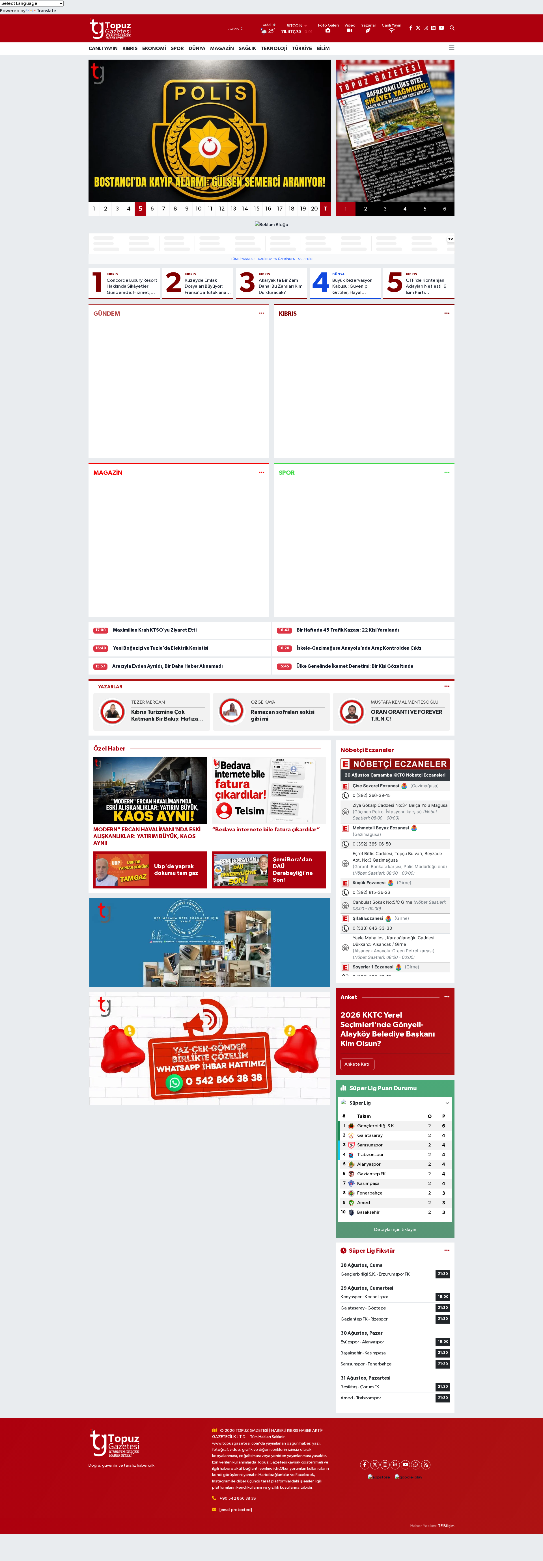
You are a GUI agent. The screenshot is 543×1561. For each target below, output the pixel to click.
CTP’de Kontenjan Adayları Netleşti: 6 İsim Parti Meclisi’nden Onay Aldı (426, 287)
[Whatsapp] (415, 1464)
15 (257, 209)
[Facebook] (364, 1464)
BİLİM (323, 48)
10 (198, 209)
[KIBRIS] (447, 313)
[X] (375, 1464)
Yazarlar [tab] (110, 686)
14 (245, 209)
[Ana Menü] (451, 48)
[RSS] (425, 1464)
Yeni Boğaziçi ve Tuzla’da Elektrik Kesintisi (160, 648)
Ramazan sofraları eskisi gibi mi (282, 715)
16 (268, 209)
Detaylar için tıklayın (395, 1229)
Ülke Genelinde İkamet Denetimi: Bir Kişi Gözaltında (354, 666)
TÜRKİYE (302, 48)
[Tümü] (447, 997)
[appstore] (379, 1477)
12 (222, 209)
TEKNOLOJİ (274, 48)
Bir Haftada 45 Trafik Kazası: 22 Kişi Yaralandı (348, 630)
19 (303, 209)
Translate (46, 10)
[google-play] (409, 1477)
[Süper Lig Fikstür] (447, 1250)
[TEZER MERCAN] (112, 711)
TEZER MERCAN (148, 702)
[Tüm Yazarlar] (447, 686)
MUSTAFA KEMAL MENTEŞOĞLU (404, 702)
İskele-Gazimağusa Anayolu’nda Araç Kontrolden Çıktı (359, 648)
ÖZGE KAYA (263, 702)
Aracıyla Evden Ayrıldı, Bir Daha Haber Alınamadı (167, 666)
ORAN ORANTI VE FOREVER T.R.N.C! (406, 715)
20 (314, 209)
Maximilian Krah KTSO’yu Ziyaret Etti (155, 630)
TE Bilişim (446, 1526)
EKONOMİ (154, 48)
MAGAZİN (222, 48)
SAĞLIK (247, 48)
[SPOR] (447, 472)
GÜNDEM (106, 314)
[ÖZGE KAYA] (232, 711)
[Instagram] (385, 1464)
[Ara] (452, 28)
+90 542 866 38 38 (237, 1498)
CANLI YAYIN (103, 48)
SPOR (177, 48)
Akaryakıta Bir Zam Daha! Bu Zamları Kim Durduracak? (281, 286)
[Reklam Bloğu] (271, 224)
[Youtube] (405, 1464)
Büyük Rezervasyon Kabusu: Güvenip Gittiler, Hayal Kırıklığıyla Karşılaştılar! (352, 287)
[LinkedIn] (395, 1464)
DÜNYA (197, 48)
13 (233, 209)
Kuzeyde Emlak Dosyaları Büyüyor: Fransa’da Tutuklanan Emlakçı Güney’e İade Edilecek (207, 287)
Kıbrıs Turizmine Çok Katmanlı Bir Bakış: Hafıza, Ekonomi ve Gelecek (165, 715)
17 (280, 209)
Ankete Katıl (357, 1064)
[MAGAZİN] (261, 472)
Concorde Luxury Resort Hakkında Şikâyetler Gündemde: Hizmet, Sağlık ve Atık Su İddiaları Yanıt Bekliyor (132, 287)
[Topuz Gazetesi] (110, 28)
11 (210, 209)
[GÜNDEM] (261, 313)
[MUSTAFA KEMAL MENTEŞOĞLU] (352, 711)
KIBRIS (129, 48)
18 (291, 209)
